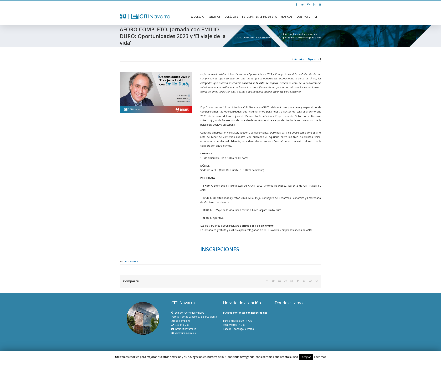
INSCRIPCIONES (219, 249)
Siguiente (313, 59)
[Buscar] (316, 16)
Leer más (320, 357)
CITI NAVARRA (131, 261)
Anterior (299, 59)
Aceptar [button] (306, 357)
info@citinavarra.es (150, 4)
